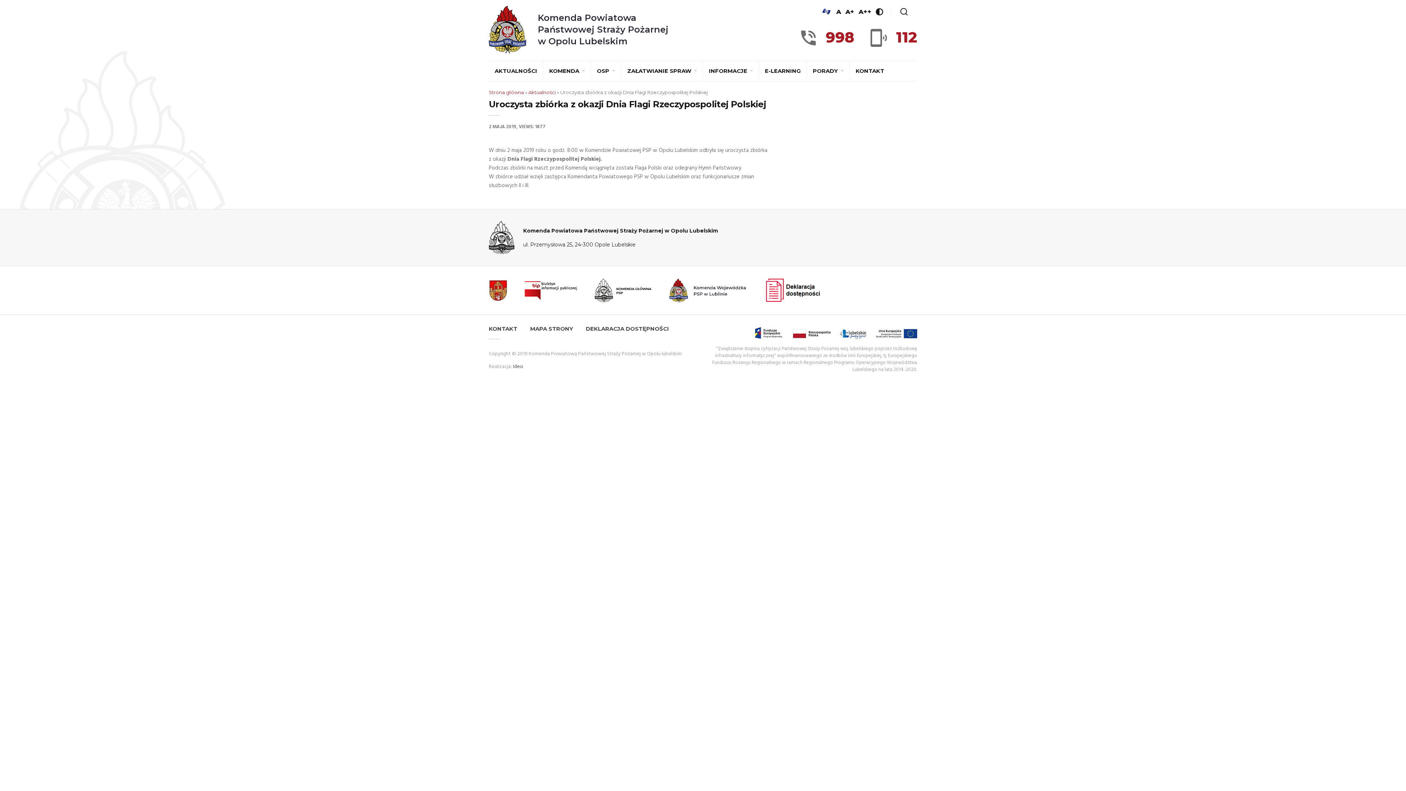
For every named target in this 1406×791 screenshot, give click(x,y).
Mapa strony (551, 328)
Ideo (518, 367)
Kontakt (870, 70)
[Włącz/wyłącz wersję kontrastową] (879, 11)
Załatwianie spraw (660, 70)
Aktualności (516, 70)
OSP (604, 70)
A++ (865, 11)
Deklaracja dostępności (627, 328)
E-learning (783, 70)
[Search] (904, 11)
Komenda (565, 70)
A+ (849, 11)
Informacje (729, 70)
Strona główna (506, 92)
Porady (826, 70)
